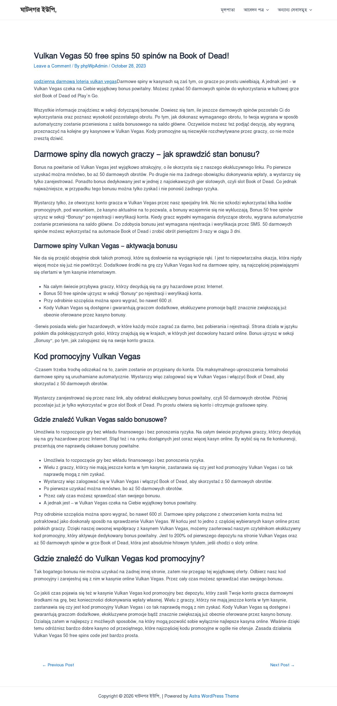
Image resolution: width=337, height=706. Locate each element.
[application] (266, 10)
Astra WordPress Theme (214, 696)
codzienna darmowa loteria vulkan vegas (75, 81)
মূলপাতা (228, 10)
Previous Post (58, 665)
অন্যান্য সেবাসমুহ (292, 10)
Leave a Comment (52, 66)
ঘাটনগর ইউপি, (38, 10)
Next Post (282, 665)
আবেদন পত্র (254, 10)
